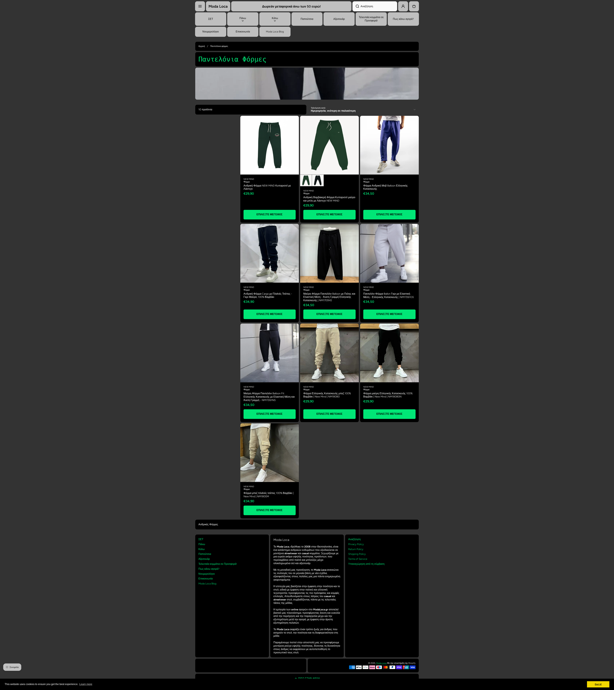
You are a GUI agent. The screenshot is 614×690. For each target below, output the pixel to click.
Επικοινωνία (205, 578)
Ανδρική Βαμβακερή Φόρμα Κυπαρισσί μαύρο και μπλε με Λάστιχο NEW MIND (329, 199)
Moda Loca (381, 663)
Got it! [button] (598, 684)
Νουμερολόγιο (206, 573)
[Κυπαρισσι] (306, 180)
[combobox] (374, 6)
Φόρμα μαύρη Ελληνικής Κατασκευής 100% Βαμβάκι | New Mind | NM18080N (388, 395)
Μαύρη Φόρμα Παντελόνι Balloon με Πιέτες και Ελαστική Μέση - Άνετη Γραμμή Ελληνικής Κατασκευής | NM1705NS (329, 297)
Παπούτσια (204, 553)
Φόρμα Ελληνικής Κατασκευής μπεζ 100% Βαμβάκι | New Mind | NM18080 (327, 395)
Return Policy (355, 549)
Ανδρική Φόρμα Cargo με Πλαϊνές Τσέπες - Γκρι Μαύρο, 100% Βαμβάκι (268, 295)
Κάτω (201, 549)
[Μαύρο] (318, 180)
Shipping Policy (357, 553)
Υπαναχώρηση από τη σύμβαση (366, 563)
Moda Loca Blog (207, 583)
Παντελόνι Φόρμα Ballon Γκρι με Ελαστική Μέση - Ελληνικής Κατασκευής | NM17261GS (388, 295)
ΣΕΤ (200, 539)
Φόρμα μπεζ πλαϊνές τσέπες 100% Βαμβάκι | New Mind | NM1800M (269, 495)
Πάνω (201, 544)
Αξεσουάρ (204, 558)
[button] (414, 6)
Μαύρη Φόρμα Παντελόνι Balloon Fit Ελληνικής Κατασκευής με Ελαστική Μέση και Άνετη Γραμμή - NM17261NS (269, 397)
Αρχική (201, 46)
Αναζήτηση (354, 539)
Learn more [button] (85, 684)
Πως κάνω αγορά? (208, 568)
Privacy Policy (356, 544)
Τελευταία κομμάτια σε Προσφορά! (217, 563)
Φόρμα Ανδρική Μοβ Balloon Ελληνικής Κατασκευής (385, 187)
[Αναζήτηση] (355, 6)
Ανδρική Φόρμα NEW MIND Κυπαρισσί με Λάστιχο (267, 187)
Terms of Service (357, 558)
